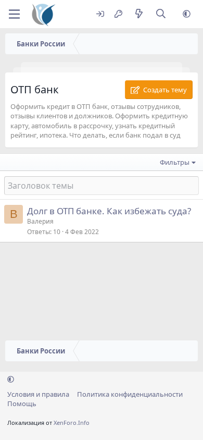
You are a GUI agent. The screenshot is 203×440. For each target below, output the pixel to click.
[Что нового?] (139, 14)
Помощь (21, 403)
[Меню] (14, 14)
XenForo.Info (72, 422)
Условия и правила (38, 394)
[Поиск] (161, 14)
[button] (186, 14)
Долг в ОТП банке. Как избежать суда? (109, 211)
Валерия (40, 221)
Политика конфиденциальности (130, 394)
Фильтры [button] (174, 162)
